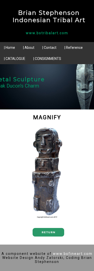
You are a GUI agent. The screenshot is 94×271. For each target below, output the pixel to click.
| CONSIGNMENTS (47, 59)
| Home (9, 48)
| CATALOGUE (14, 59)
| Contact (49, 48)
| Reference (73, 48)
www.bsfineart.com (72, 254)
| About (28, 48)
